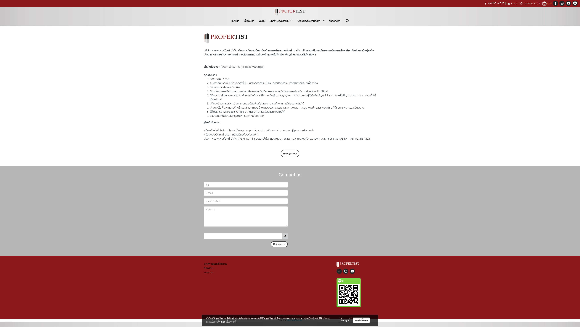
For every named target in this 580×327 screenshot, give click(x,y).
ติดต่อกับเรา (334, 21)
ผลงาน (262, 21)
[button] (347, 21)
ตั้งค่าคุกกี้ (345, 320)
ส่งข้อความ (280, 244)
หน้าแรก (235, 21)
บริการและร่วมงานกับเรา (309, 21)
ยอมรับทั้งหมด (361, 320)
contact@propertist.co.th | (526, 3)
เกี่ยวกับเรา (249, 21)
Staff (549, 3)
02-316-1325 (362, 139)
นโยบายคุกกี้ (231, 321)
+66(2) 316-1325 (497, 3)
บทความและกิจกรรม (280, 21)
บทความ (208, 272)
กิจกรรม (208, 267)
